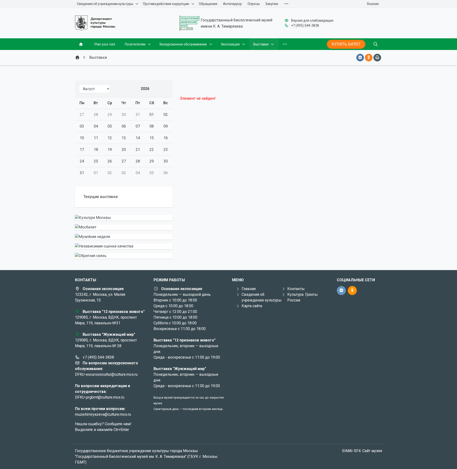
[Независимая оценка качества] (124, 246)
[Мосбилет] (124, 227)
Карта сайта (252, 306)
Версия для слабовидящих (312, 20)
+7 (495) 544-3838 (305, 25)
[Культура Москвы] (124, 218)
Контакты (296, 288)
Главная (249, 288)
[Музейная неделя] (124, 237)
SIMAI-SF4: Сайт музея (362, 451)
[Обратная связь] (124, 256)
